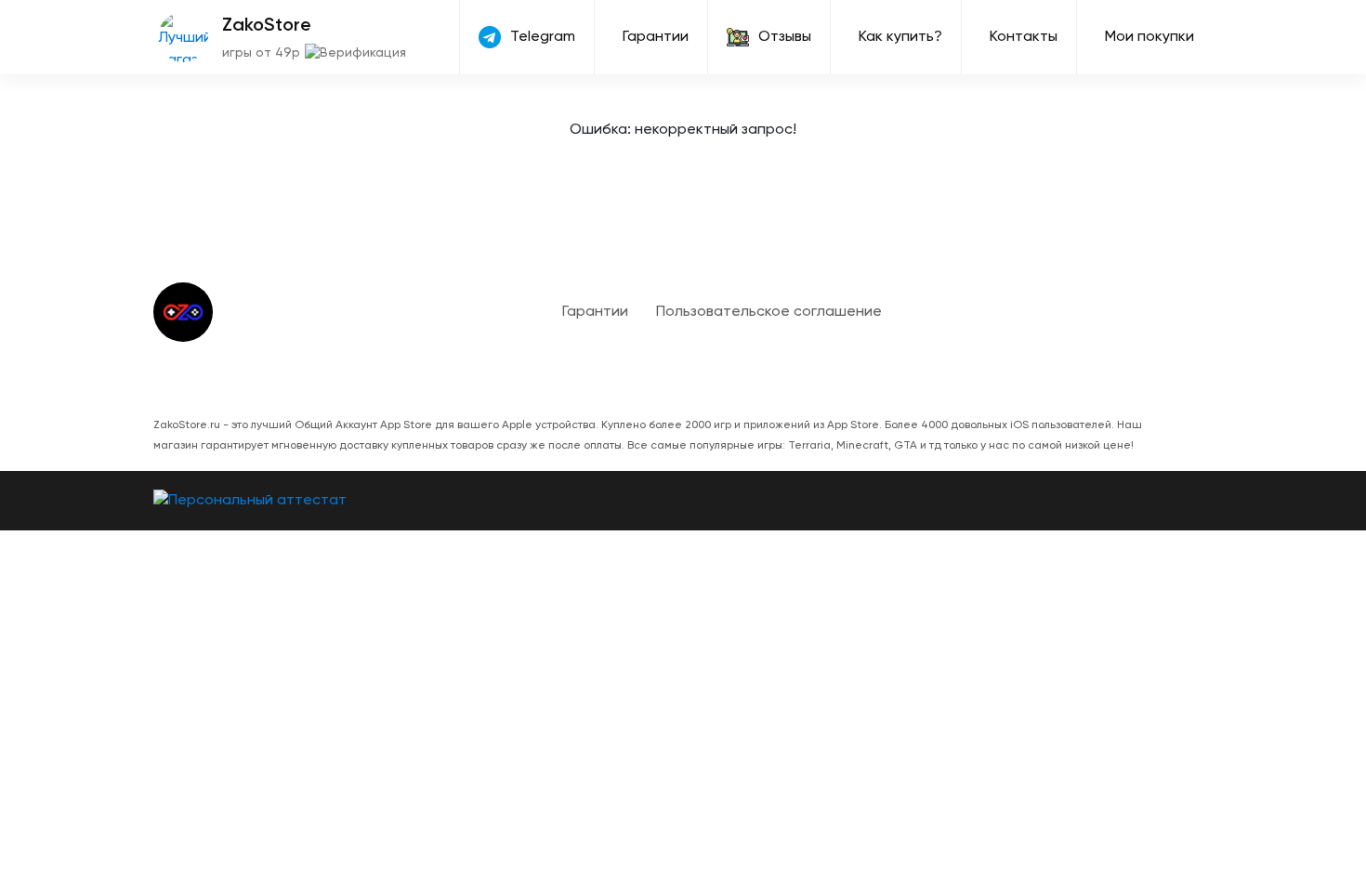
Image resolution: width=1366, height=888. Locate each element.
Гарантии (656, 37)
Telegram (542, 37)
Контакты (1023, 37)
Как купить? (900, 37)
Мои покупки (1149, 37)
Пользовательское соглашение (769, 312)
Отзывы (784, 37)
